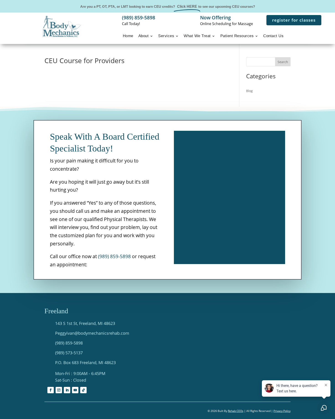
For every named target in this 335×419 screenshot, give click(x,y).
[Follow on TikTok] (83, 390)
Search (283, 62)
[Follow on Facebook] (50, 390)
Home (128, 36)
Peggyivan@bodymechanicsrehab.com (92, 333)
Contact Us (273, 36)
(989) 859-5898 (138, 17)
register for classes (294, 20)
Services (166, 36)
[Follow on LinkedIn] (67, 390)
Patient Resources (237, 36)
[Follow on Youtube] (75, 390)
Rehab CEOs (235, 411)
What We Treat (197, 36)
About (143, 36)
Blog (249, 91)
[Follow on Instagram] (59, 390)
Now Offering (215, 17)
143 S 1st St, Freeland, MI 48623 (85, 323)
